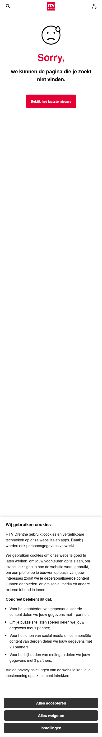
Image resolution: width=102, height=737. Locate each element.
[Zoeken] (8, 6)
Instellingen (51, 728)
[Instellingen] (94, 6)
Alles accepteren (51, 703)
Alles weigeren (51, 715)
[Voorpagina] (51, 6)
